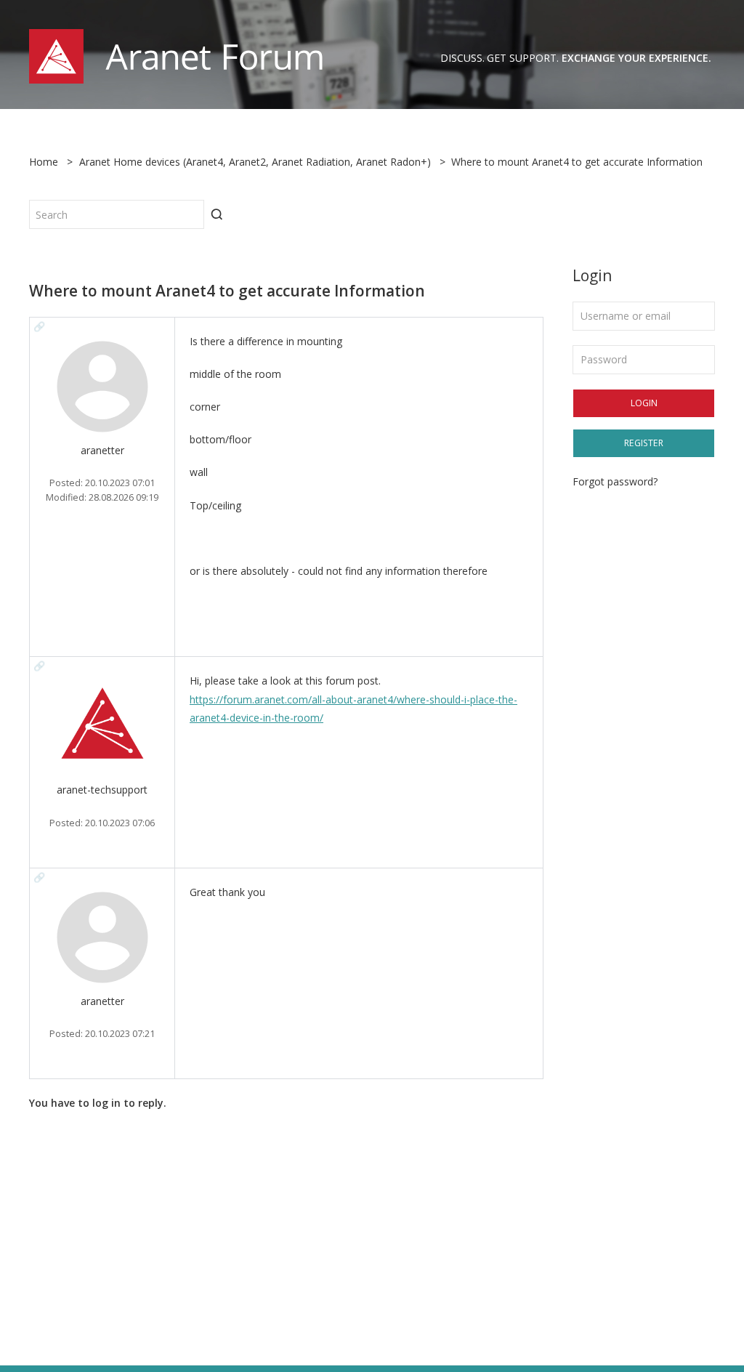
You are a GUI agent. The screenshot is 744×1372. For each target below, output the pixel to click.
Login (644, 403)
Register (643, 443)
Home (43, 162)
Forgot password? (615, 481)
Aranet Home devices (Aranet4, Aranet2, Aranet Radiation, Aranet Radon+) (255, 162)
